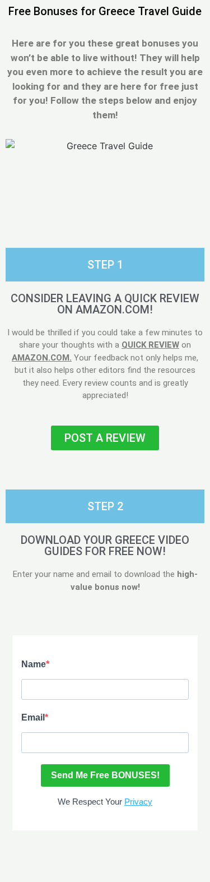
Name (33, 664)
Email (33, 717)
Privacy (138, 801)
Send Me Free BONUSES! (105, 775)
